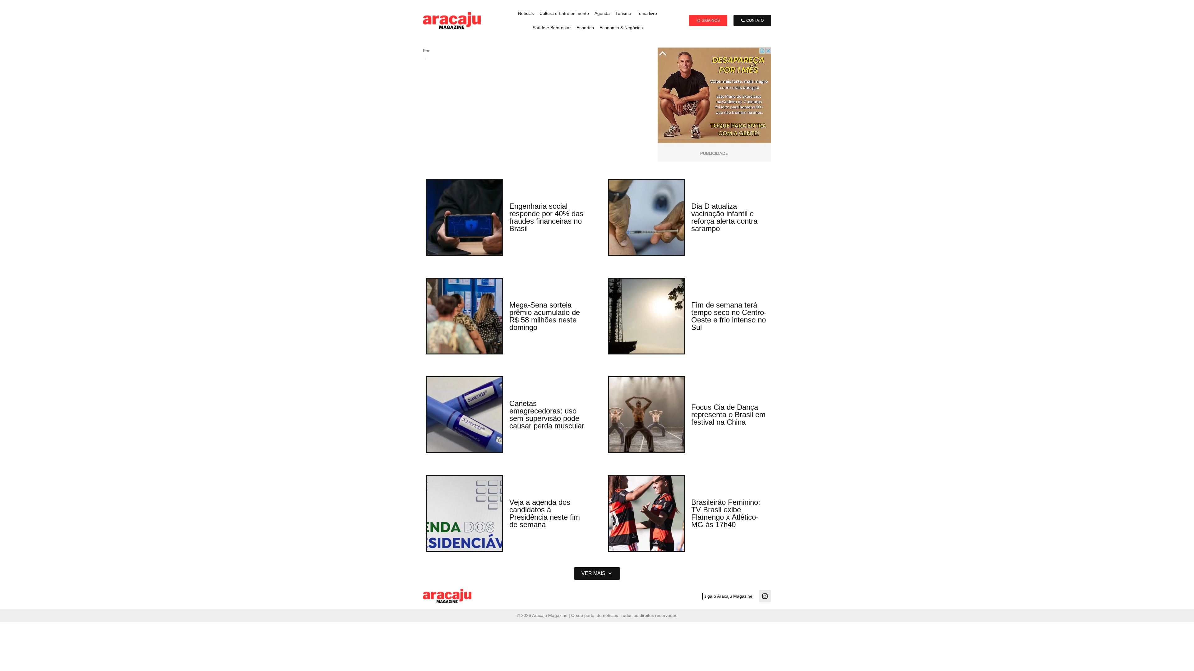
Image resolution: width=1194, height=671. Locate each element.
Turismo (623, 13)
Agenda (602, 13)
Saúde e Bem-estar (552, 27)
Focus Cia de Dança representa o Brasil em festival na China (728, 414)
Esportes (585, 27)
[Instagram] (765, 596)
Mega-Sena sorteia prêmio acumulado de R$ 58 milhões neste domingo (544, 316)
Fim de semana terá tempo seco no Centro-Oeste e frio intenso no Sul (728, 316)
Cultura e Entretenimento (564, 13)
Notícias (526, 13)
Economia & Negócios (621, 27)
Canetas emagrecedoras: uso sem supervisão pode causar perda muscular (546, 414)
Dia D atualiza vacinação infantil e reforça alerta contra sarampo (724, 217)
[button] (597, 573)
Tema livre (647, 13)
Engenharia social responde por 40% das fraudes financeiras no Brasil (546, 217)
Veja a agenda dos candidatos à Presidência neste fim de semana (544, 513)
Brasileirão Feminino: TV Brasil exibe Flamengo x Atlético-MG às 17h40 (725, 513)
